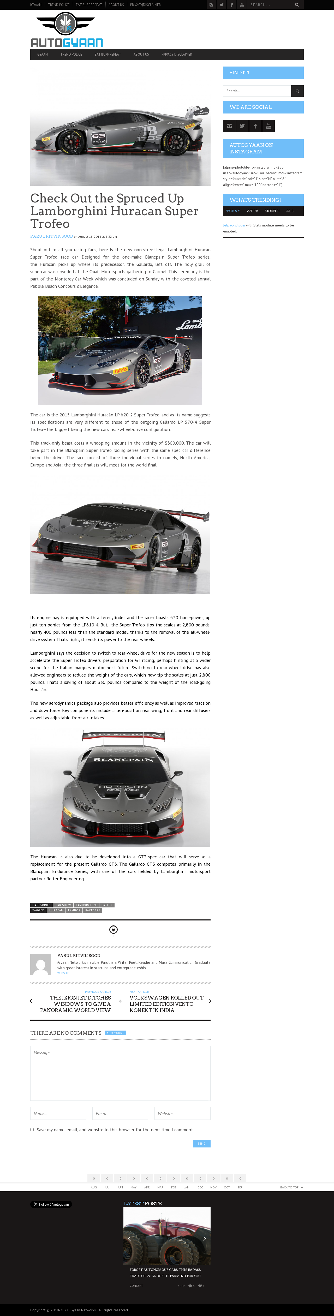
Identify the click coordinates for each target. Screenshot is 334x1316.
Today (233, 211)
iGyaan (35, 5)
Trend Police (59, 5)
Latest (107, 905)
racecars (92, 910)
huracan (56, 910)
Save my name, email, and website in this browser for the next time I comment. (115, 1130)
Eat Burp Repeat (89, 5)
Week (252, 211)
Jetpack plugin (234, 225)
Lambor (74, 910)
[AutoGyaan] (71, 29)
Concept (136, 1286)
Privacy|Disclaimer (145, 5)
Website (63, 973)
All (290, 211)
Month (272, 211)
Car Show (63, 905)
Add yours (115, 1033)
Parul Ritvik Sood (51, 236)
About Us (116, 5)
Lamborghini (86, 905)
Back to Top (289, 1187)
